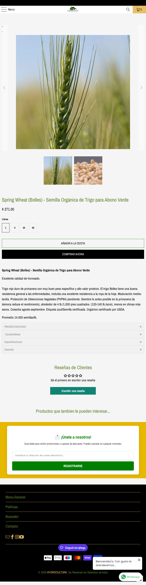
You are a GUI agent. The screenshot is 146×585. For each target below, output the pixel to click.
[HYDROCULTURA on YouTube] (21, 536)
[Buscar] (128, 9)
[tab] (73, 326)
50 (33, 227)
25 (24, 227)
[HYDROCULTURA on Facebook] (12, 536)
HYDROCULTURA (57, 572)
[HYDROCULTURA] (73, 9)
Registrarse (73, 466)
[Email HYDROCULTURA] (8, 536)
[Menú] (2, 9)
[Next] (141, 88)
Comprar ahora (73, 254)
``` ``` (2, 27)
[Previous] (5, 88)
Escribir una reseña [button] (73, 391)
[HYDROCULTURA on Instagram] (17, 536)
